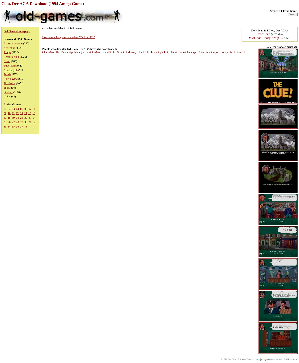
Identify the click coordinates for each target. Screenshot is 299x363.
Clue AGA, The (51, 52)
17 (5, 117)
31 (30, 122)
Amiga (7, 52)
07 (30, 108)
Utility (7, 96)
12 (17, 113)
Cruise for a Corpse (208, 52)
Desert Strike (109, 52)
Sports (7, 87)
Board (7, 61)
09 (5, 113)
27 (13, 122)
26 (9, 122)
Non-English (11, 70)
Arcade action (11, 56)
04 (17, 108)
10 (9, 113)
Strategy (8, 92)
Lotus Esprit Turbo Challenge (180, 52)
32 (34, 122)
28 (17, 122)
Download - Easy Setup (263, 38)
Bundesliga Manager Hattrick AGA (80, 52)
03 (13, 108)
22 (25, 117)
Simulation (9, 83)
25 (5, 122)
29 (21, 122)
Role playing (11, 78)
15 (29, 113)
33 (5, 126)
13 (21, 113)
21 (21, 117)
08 (34, 108)
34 (9, 126)
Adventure (9, 47)
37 (21, 126)
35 (13, 126)
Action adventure (13, 43)
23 (30, 117)
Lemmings (157, 52)
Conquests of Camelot (232, 52)
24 (34, 117)
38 (25, 126)
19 (13, 117)
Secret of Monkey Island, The (133, 52)
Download (263, 34)
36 (17, 126)
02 (9, 108)
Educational (10, 65)
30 (25, 122)
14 (25, 113)
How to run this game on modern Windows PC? (68, 37)
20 (17, 117)
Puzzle (7, 74)
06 (25, 108)
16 (34, 113)
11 (13, 113)
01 (5, 108)
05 (21, 108)
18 (9, 117)
